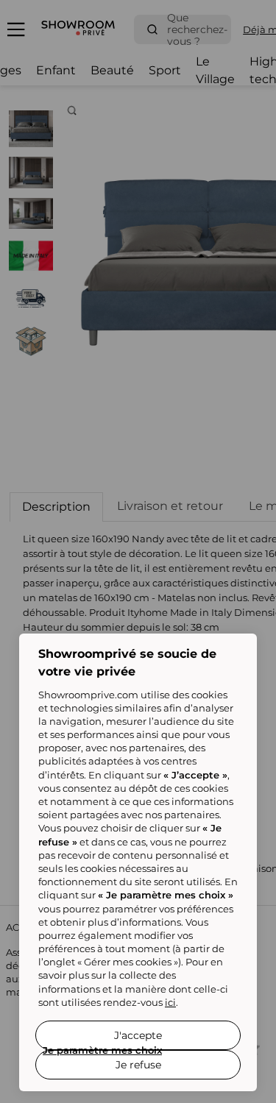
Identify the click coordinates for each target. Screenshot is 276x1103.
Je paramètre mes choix (102, 1050)
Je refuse (138, 1064)
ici (170, 1002)
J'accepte (138, 1035)
